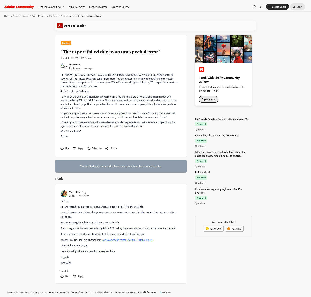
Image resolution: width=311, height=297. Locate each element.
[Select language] (262, 7)
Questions (53, 16)
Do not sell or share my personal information (135, 292)
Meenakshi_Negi (77, 191)
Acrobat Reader (39, 16)
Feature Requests (98, 6)
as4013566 (74, 64)
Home (7, 16)
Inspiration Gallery (120, 6)
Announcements (77, 6)
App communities (21, 16)
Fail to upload (202, 172)
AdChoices (166, 292)
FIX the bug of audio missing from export (216, 135)
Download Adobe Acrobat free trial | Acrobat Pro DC (127, 239)
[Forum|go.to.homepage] (19, 7)
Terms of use (77, 292)
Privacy (89, 292)
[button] (277, 7)
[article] (121, 234)
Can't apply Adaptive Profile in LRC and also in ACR (222, 118)
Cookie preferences (103, 292)
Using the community (59, 292)
